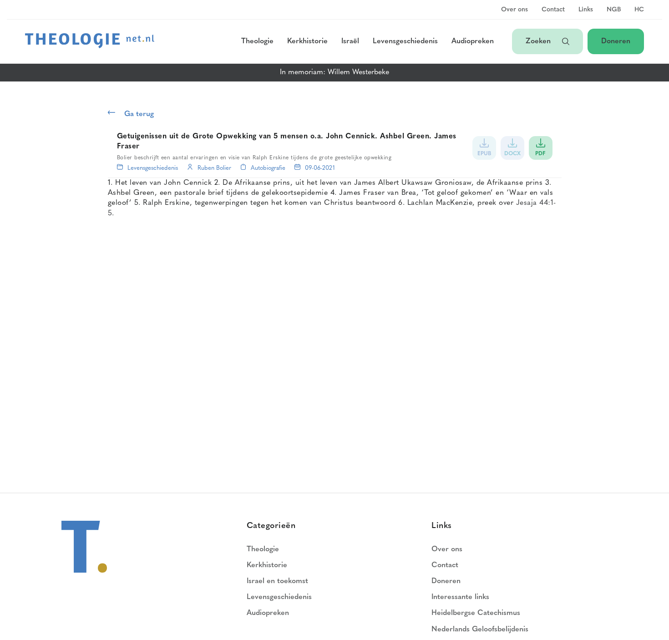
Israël (350, 41)
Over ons (514, 10)
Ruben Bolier (214, 168)
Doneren (615, 41)
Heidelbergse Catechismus (475, 613)
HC (639, 10)
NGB (614, 10)
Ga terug (139, 114)
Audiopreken (472, 41)
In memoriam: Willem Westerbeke (334, 72)
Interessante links (460, 597)
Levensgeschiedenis (405, 41)
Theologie (257, 41)
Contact (553, 10)
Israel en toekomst (277, 581)
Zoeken (539, 41)
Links (585, 10)
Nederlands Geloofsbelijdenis (479, 629)
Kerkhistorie (307, 41)
